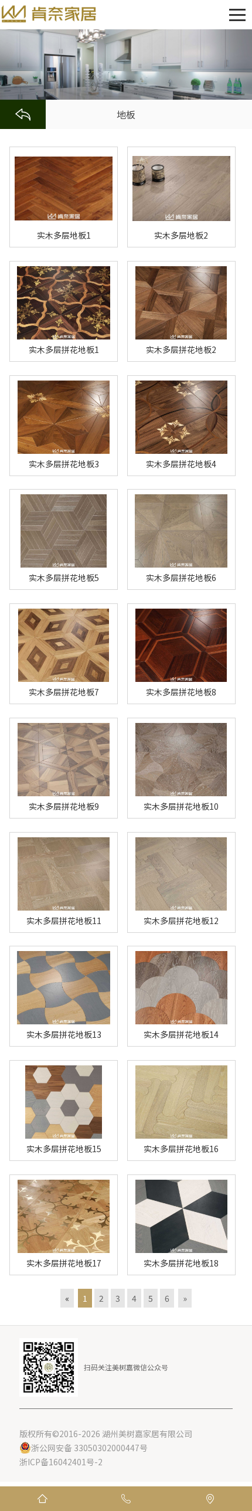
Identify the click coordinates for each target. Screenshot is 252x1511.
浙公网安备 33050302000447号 (89, 1448)
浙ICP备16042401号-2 (61, 1462)
